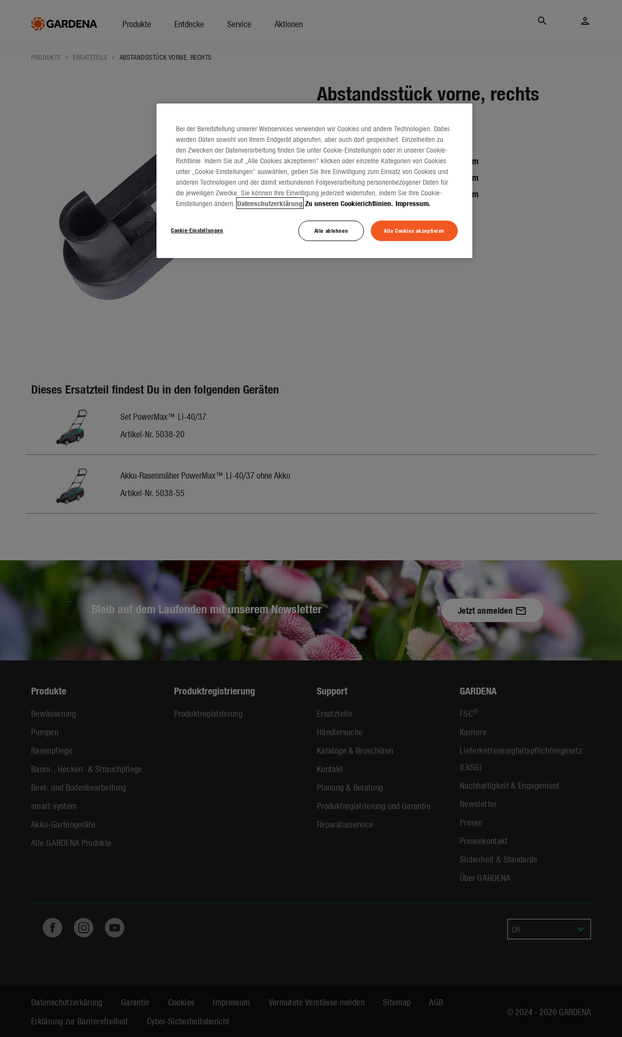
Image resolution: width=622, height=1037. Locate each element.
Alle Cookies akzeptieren (414, 230)
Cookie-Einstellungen (197, 230)
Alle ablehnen (331, 230)
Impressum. (413, 203)
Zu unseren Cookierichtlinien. (349, 203)
